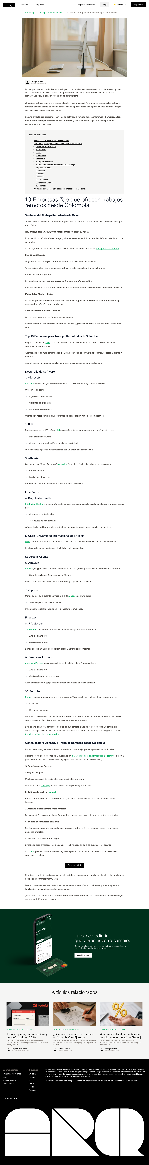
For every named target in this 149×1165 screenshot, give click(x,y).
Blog (104, 5)
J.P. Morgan (31, 629)
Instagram (33, 1077)
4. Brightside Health (44, 162)
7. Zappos (40, 174)
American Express (34, 663)
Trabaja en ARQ (9, 1080)
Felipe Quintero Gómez (19, 1048)
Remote (29, 697)
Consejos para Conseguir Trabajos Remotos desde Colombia (60, 189)
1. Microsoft (41, 149)
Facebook (33, 1090)
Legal (5, 1077)
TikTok (31, 1087)
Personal (24, 5)
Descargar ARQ (74, 865)
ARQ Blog (29, 13)
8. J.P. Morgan (42, 180)
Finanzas (40, 177)
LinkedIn (32, 1074)
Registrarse (138, 5)
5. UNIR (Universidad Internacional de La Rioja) (55, 165)
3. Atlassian (41, 156)
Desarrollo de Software (46, 146)
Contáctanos (8, 1083)
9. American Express (44, 183)
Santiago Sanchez (37, 82)
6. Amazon (40, 171)
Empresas (40, 5)
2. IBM (38, 153)
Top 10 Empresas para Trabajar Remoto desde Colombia (58, 143)
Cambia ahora (83, 955)
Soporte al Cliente (43, 168)
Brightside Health (34, 504)
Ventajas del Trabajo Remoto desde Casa (51, 140)
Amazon (29, 569)
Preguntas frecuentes (86, 5)
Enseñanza (40, 159)
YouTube (32, 1083)
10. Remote (41, 186)
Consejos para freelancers (50, 13)
